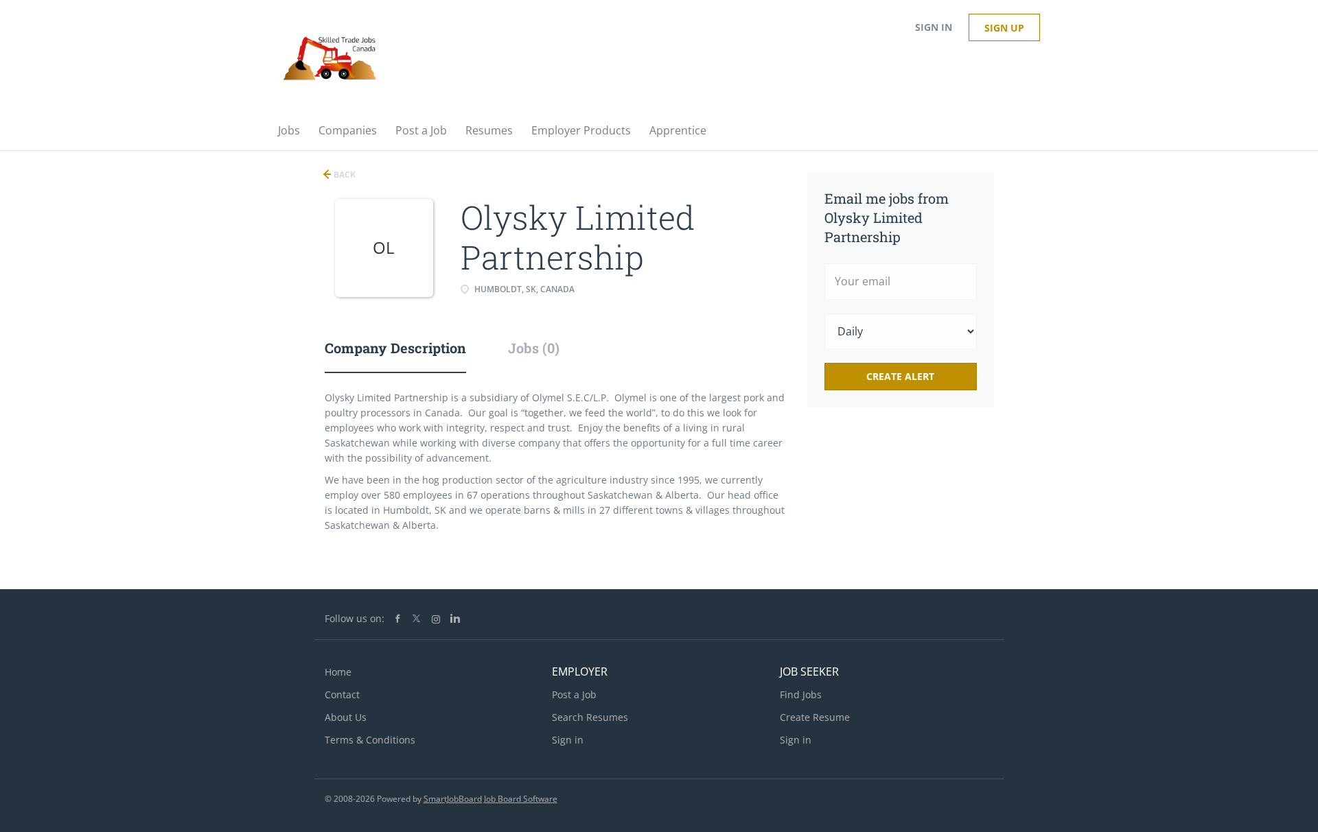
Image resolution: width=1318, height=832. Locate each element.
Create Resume (815, 717)
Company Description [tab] (395, 348)
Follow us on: (354, 618)
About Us (346, 717)
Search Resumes (590, 717)
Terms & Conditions (370, 739)
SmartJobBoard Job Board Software (490, 799)
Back (344, 174)
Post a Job (574, 694)
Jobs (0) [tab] (533, 348)
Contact (342, 694)
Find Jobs (801, 694)
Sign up (1004, 27)
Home (338, 671)
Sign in (933, 27)
